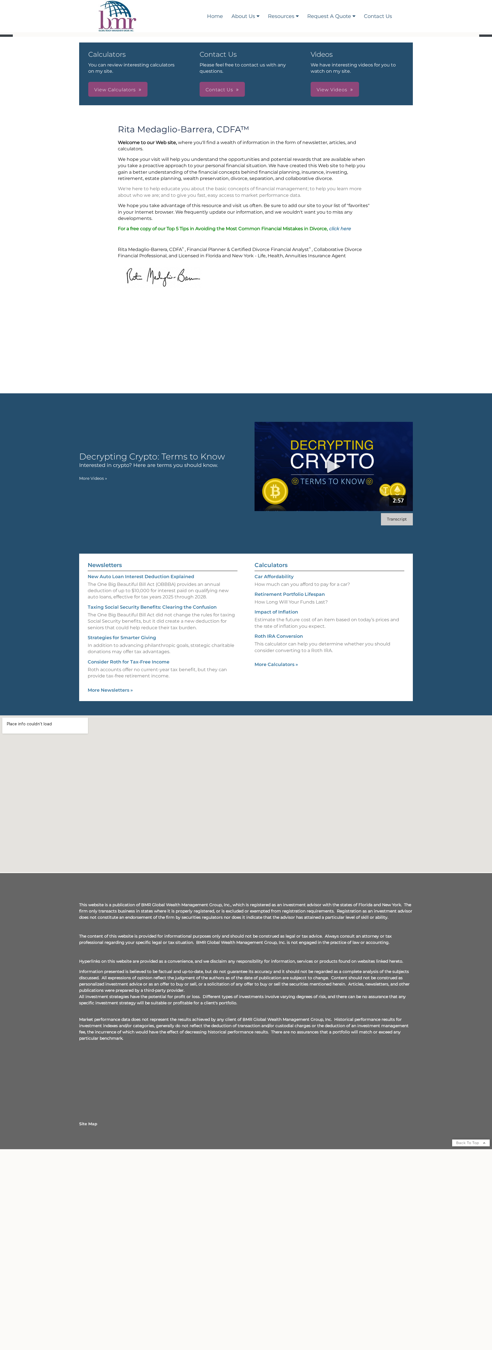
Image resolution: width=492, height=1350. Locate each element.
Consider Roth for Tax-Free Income (128, 662)
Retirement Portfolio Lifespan (290, 594)
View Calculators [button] (115, 89)
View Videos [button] (332, 89)
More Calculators (276, 664)
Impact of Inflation (276, 612)
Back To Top (468, 1143)
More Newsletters (110, 690)
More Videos (93, 478)
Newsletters (105, 565)
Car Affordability (274, 576)
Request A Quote (329, 16)
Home (215, 16)
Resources (281, 16)
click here (340, 228)
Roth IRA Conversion (279, 636)
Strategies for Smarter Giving (122, 637)
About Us (243, 16)
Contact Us (378, 16)
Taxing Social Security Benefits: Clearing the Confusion (152, 607)
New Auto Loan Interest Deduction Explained (141, 576)
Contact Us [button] (219, 89)
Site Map (88, 1123)
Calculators (271, 565)
